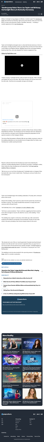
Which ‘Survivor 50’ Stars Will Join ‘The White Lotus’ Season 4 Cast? (19, 281)
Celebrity (25, 1)
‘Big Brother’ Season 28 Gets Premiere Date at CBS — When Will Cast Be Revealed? (12, 403)
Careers (23, 436)
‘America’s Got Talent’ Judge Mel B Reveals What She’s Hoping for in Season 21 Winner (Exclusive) (20, 271)
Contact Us (6, 436)
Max (16, 424)
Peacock (17, 422)
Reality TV (32, 419)
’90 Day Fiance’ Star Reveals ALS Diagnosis (13, 290)
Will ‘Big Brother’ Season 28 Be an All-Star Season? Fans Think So (32, 352)
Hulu (16, 427)
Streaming (18, 419)
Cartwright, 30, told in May (25, 207)
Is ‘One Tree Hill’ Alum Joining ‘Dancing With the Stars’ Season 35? (19, 293)
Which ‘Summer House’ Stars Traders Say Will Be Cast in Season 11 (32, 386)
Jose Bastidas (4, 13)
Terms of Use (24, 311)
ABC (2, 420)
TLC (30, 422)
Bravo (12, 125)
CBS (2, 424)
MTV (30, 420)
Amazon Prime (18, 429)
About (18, 436)
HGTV (31, 424)
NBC (2, 422)
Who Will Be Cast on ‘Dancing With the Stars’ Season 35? (11, 368)
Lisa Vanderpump (18, 24)
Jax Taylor (15, 19)
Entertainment (18, 1)
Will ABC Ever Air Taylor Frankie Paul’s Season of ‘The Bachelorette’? (32, 402)
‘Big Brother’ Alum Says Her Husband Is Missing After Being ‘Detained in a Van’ (31, 369)
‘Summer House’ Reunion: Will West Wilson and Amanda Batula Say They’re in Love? (21, 286)
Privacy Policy (35, 311)
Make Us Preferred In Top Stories (11, 263)
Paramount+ (18, 420)
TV (2, 419)
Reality (3, 5)
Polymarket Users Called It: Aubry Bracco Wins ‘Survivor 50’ (17, 278)
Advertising (13, 436)
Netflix (17, 426)
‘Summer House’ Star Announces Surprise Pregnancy (11, 386)
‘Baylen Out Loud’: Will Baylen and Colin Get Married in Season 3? (11, 352)
